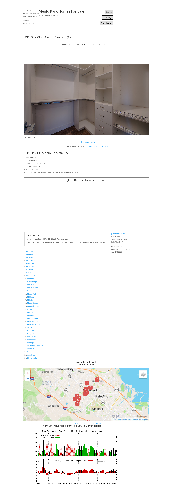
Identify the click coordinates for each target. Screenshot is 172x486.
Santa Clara (31, 340)
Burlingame (30, 260)
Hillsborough (32, 282)
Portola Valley (32, 318)
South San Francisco (35, 346)
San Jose (30, 333)
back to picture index (87, 142)
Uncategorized (62, 239)
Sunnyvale (31, 349)
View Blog (107, 17)
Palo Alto (30, 315)
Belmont (29, 254)
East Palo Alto (31, 272)
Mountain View (33, 306)
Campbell (30, 263)
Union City (31, 352)
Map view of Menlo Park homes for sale (86, 423)
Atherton (29, 251)
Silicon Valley (32, 358)
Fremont (30, 278)
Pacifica (30, 312)
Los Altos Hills (32, 288)
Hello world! (33, 235)
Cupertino (30, 266)
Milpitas (30, 300)
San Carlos (31, 330)
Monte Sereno (32, 303)
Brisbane (29, 257)
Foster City (30, 275)
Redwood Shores (33, 324)
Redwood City (32, 321)
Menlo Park (31, 294)
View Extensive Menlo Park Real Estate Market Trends (72, 425)
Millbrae (30, 297)
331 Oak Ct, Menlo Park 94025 (96, 146)
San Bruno (31, 327)
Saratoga (30, 343)
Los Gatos (31, 291)
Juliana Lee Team (35, 239)
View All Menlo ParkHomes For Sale (86, 363)
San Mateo (31, 336)
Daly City (29, 269)
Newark (30, 309)
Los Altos (30, 285)
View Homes (106, 23)
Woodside (31, 355)
